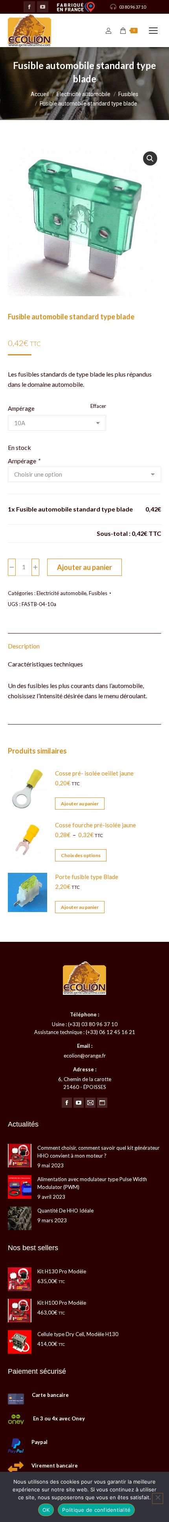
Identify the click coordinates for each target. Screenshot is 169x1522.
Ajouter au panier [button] (80, 804)
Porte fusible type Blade (86, 876)
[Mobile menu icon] (153, 30)
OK (46, 1510)
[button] (150, 158)
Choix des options (81, 855)
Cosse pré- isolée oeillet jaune (94, 773)
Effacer (98, 406)
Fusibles (98, 593)
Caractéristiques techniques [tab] (45, 664)
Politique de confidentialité (96, 1510)
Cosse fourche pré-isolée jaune (95, 824)
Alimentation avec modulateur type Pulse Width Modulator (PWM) (92, 1183)
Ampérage (21, 408)
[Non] (157, 1498)
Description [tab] (24, 646)
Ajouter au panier (84, 567)
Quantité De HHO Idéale (65, 1210)
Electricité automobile (61, 593)
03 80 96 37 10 (132, 6)
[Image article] (19, 1155)
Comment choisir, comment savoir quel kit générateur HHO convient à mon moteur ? (98, 1152)
